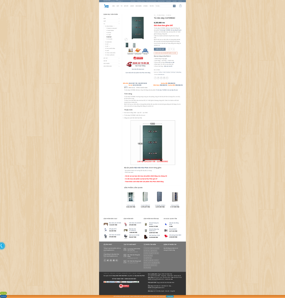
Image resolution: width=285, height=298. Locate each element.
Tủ (121, 6)
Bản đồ (179, 275)
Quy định (175, 1)
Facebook (3, 296)
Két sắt (126, 6)
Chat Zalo (3, 293)
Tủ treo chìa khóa (110, 52)
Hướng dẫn (168, 1)
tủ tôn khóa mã (161, 74)
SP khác (145, 6)
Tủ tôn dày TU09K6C (165, 30)
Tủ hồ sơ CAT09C (175, 205)
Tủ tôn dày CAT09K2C (160, 205)
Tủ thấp (108, 34)
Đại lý (130, 273)
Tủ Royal (108, 32)
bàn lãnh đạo (147, 250)
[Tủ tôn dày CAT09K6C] (138, 27)
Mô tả (126, 87)
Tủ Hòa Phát (146, 248)
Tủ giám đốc (108, 42)
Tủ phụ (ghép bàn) (110, 48)
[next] (149, 28)
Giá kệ (132, 6)
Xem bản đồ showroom (138, 69)
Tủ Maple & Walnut (111, 28)
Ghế (118, 6)
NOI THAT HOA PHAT (121, 275)
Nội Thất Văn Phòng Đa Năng (133, 255)
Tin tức (152, 6)
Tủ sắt (164, 72)
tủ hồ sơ (156, 260)
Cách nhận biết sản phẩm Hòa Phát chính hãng (138, 72)
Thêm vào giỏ (159, 49)
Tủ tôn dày (172, 72)
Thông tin (106, 273)
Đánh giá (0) (132, 87)
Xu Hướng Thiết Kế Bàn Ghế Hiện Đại (133, 249)
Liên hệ (179, 1)
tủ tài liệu (146, 253)
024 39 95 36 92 (142, 83)
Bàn (113, 6)
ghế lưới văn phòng (155, 248)
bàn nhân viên (147, 265)
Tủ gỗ (106, 46)
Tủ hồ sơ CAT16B (131, 205)
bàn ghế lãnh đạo (147, 257)
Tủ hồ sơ (168, 15)
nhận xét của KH (168, 66)
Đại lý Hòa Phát (161, 1)
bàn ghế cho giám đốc (148, 260)
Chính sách (112, 273)
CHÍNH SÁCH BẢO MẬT (130, 278)
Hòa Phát (133, 1)
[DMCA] (169, 279)
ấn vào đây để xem (176, 30)
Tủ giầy (107, 50)
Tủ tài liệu (168, 72)
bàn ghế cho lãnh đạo (153, 253)
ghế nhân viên (154, 250)
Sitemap (139, 273)
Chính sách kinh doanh (151, 1)
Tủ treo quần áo (109, 55)
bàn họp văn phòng (148, 255)
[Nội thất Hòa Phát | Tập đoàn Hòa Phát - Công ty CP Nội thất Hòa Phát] (107, 6)
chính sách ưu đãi (169, 62)
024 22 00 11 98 (133, 83)
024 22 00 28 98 (137, 85)
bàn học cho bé (147, 262)
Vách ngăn (138, 6)
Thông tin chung (140, 1)
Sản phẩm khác (108, 66)
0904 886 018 (171, 83)
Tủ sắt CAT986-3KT (145, 205)
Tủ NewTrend (110, 30)
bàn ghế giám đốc (155, 262)
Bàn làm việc (154, 265)
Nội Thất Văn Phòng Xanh (134, 261)
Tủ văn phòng (160, 15)
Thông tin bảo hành (141, 87)
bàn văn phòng (147, 267)
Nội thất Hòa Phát (141, 168)
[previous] (126, 28)
